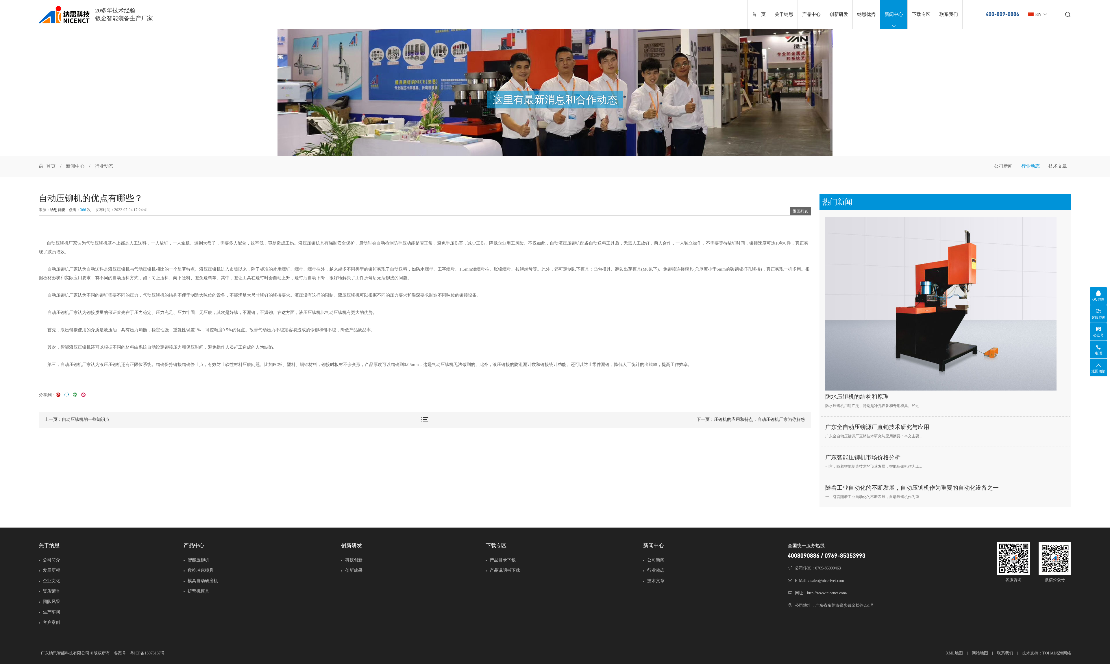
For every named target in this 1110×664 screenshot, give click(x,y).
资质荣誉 (51, 591)
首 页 (759, 14)
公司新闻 (1003, 166)
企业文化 (51, 580)
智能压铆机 (198, 560)
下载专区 (921, 14)
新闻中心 (894, 14)
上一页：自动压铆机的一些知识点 (77, 419)
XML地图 (954, 653)
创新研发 (839, 14)
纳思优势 (866, 14)
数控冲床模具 (201, 570)
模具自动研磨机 (203, 580)
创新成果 (353, 570)
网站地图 (980, 653)
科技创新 (353, 560)
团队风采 (51, 601)
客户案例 (51, 622)
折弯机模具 (198, 591)
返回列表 (800, 211)
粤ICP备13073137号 (147, 653)
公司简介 (51, 560)
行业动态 (1030, 166)
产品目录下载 (503, 560)
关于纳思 (784, 14)
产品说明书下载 (505, 570)
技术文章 (1057, 166)
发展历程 (51, 570)
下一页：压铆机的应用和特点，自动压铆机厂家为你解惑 (751, 419)
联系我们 (948, 14)
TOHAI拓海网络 (1056, 653)
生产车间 (51, 612)
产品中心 (811, 14)
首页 (51, 166)
